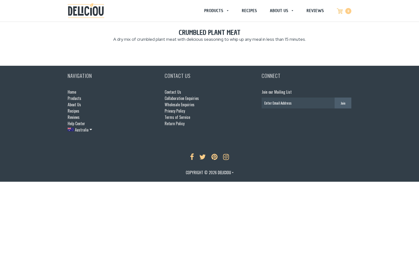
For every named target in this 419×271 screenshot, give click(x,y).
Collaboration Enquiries (182, 98)
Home (72, 92)
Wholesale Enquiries (179, 104)
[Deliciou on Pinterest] (214, 157)
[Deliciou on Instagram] (226, 157)
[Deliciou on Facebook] (192, 157)
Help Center (76, 123)
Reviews (315, 11)
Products (214, 11)
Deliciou (224, 172)
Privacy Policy (175, 111)
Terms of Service (177, 117)
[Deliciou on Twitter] (202, 157)
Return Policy (175, 123)
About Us (280, 11)
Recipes (249, 11)
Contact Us (173, 92)
